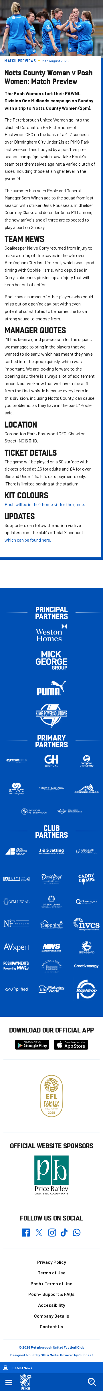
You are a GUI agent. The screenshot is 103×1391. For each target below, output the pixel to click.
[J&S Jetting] (52, 851)
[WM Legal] (16, 901)
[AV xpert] (16, 947)
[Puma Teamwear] (51, 688)
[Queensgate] (87, 901)
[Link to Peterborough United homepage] (28, 1382)
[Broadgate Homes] (52, 966)
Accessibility (51, 1305)
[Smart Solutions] (16, 788)
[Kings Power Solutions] (51, 716)
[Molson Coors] (87, 851)
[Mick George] (51, 660)
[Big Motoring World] (52, 989)
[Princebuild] (16, 761)
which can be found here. (28, 539)
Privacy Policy (51, 1262)
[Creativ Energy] (87, 966)
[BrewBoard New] (87, 948)
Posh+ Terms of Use (51, 1283)
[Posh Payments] (16, 966)
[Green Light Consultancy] (52, 901)
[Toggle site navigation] (9, 1382)
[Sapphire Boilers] (52, 924)
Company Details (51, 1315)
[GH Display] (52, 761)
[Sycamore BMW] (34, 811)
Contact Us (51, 1326)
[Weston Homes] (51, 632)
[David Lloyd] (52, 879)
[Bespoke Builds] (87, 788)
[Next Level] (52, 788)
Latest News (22, 1368)
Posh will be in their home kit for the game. (45, 504)
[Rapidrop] (87, 989)
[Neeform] (16, 924)
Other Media (50, 1355)
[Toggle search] (92, 1382)
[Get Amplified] (16, 989)
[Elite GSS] (16, 879)
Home (5, 1368)
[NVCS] (87, 924)
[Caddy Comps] (87, 879)
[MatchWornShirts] (52, 948)
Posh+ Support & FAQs (51, 1294)
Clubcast (85, 1355)
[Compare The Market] (87, 761)
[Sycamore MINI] (69, 811)
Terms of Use (52, 1272)
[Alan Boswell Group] (16, 851)
